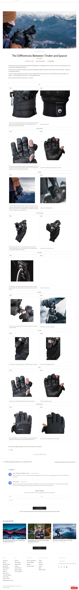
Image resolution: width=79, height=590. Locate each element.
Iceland (40, 560)
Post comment (39, 508)
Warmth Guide (6, 567)
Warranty (5, 571)
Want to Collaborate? (31, 560)
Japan (40, 567)
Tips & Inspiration (18, 571)
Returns (4, 562)
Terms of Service (53, 511)
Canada (40, 566)
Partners (16, 566)
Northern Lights (42, 569)
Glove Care (5, 569)
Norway (40, 562)
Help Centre (5, 560)
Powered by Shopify (6, 587)
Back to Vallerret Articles (40, 454)
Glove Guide (5, 566)
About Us (17, 560)
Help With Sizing (6, 564)
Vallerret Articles (40, 51)
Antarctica (41, 564)
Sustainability (18, 562)
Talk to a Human (6, 578)
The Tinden (42, 65)
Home (36, 51)
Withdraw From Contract (8, 580)
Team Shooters (18, 567)
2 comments (51, 61)
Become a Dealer (30, 566)
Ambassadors (18, 564)
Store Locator (6, 573)
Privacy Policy (45, 511)
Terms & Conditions (7, 575)
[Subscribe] (75, 561)
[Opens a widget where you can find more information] (74, 588)
